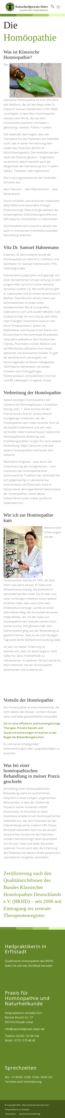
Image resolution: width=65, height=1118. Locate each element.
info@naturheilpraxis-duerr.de (24, 1029)
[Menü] (58, 7)
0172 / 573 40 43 (24, 1040)
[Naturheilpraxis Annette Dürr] (27, 7)
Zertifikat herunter (40, 966)
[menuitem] (50, 7)
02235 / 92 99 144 (27, 1036)
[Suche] (50, 7)
